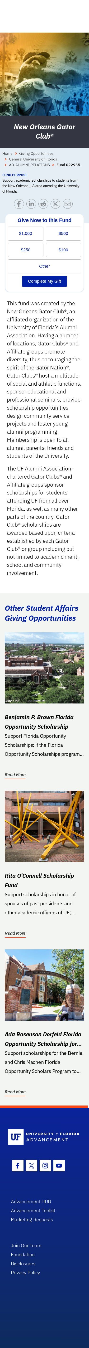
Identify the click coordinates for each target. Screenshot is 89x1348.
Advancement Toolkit (33, 1210)
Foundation (23, 1254)
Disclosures (23, 1263)
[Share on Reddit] (44, 205)
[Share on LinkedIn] (32, 205)
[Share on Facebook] (20, 205)
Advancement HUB (31, 1201)
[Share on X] (57, 205)
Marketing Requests (32, 1219)
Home (7, 153)
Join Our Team (26, 1245)
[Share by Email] (69, 205)
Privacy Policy (25, 1272)
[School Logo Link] (42, 1137)
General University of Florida (33, 159)
